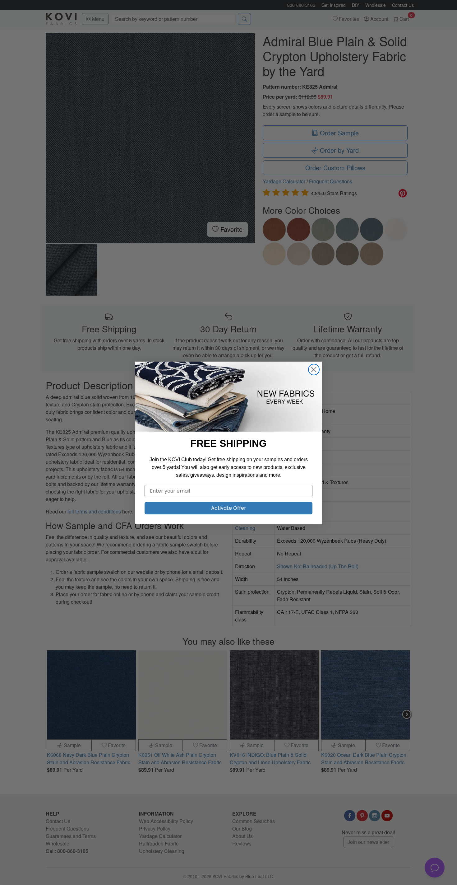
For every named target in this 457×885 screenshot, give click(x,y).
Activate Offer (228, 508)
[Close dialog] (313, 369)
